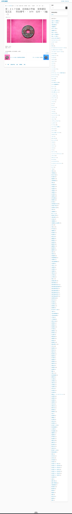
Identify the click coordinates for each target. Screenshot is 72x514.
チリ (52, 105)
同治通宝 (53, 232)
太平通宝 (53, 276)
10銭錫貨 (53, 26)
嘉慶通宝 (53, 246)
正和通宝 (53, 380)
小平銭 (52, 317)
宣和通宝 (20, 64)
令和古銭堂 (4, 1)
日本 (52, 346)
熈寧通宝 (53, 409)
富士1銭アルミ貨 (54, 309)
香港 (52, 500)
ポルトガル (53, 138)
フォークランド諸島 (55, 126)
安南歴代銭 (53, 298)
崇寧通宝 (53, 323)
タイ (52, 103)
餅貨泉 (52, 498)
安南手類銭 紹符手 (54, 296)
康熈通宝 (53, 330)
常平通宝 (53, 328)
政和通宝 (53, 342)
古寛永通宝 (53, 217)
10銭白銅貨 (53, 24)
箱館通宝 (53, 434)
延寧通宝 (53, 332)
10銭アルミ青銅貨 (54, 20)
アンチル (53, 57)
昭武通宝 (53, 353)
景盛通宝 (53, 359)
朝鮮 (52, 371)
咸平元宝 (53, 236)
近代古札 (53, 455)
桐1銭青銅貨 (53, 375)
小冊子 (52, 311)
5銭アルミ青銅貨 (54, 34)
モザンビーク (54, 157)
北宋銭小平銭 (13, 64)
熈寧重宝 (53, 411)
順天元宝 (53, 496)
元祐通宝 (53, 186)
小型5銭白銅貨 (54, 315)
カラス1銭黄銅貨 (54, 84)
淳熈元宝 (53, 405)
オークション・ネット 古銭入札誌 (57, 72)
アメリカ (53, 53)
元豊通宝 (53, 190)
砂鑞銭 (52, 417)
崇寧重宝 (53, 325)
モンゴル (53, 159)
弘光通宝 (53, 334)
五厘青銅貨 (53, 180)
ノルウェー (53, 117)
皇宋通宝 (53, 415)
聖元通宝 (53, 444)
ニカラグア (53, 113)
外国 (52, 251)
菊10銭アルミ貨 (54, 450)
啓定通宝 (53, 242)
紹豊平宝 (53, 442)
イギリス (53, 59)
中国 (8, 64)
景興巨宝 (53, 363)
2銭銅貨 (52, 30)
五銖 (52, 182)
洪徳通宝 (53, 398)
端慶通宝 (53, 432)
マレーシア (53, 151)
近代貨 (52, 461)
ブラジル (53, 128)
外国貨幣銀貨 (54, 257)
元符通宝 (53, 188)
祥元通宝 (53, 419)
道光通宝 (53, 477)
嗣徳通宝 (53, 244)
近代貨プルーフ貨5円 (55, 475)
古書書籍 (53, 221)
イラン (52, 65)
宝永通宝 (53, 303)
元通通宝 (53, 192)
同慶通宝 (53, 230)
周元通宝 (53, 234)
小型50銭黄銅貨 (54, 313)
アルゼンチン (54, 55)
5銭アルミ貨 (53, 32)
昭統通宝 (53, 355)
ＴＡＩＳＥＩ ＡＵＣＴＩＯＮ (57, 51)
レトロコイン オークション (56, 163)
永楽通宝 (53, 386)
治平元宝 (53, 388)
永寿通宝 (53, 384)
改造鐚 (52, 340)
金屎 (52, 479)
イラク (52, 63)
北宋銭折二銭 (54, 207)
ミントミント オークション (56, 153)
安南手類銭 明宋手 (54, 288)
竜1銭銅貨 (53, 430)
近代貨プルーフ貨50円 (55, 473)
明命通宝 (53, 348)
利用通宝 (53, 199)
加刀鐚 (52, 201)
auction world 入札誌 (55, 38)
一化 (52, 169)
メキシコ (53, 155)
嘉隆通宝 (53, 249)
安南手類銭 (53, 282)
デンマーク (53, 107)
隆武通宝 (53, 488)
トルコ (52, 111)
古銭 (17, 64)
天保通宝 (53, 269)
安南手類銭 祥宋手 (54, 294)
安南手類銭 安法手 (54, 284)
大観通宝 (53, 267)
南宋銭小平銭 (54, 215)
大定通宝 (53, 263)
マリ (52, 149)
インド (52, 67)
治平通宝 (53, 392)
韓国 (52, 494)
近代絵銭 (53, 459)
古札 (52, 224)
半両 (52, 209)
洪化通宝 (53, 396)
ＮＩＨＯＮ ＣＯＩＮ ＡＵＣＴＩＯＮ (58, 47)
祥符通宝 (53, 423)
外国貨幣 (53, 255)
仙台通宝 (53, 184)
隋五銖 (52, 490)
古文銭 (52, 219)
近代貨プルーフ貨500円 (55, 471)
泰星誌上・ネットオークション (57, 394)
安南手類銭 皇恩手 (54, 290)
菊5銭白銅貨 (53, 452)
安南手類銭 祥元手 (54, 292)
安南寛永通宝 (54, 280)
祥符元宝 (53, 421)
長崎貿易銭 (53, 484)
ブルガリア (53, 134)
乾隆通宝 (53, 178)
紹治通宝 (53, 438)
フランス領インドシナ (55, 132)
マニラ (52, 144)
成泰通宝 (53, 338)
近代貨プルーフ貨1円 (55, 469)
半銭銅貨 (53, 211)
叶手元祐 (53, 228)
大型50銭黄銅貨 (54, 261)
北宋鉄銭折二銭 (54, 203)
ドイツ (52, 109)
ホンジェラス (54, 140)
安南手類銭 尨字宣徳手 (55, 286)
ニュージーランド (54, 115)
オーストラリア (54, 74)
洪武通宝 (53, 400)
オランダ (53, 78)
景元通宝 (53, 357)
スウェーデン (54, 97)
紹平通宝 (53, 436)
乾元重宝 (53, 176)
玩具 (52, 413)
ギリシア (53, 88)
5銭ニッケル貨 (54, 36)
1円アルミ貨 (53, 28)
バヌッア (53, 119)
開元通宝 (53, 486)
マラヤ (52, 147)
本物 (24, 64)
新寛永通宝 (53, 344)
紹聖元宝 (53, 440)
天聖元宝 (53, 273)
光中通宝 (53, 194)
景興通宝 (53, 367)
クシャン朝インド (54, 90)
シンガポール (54, 95)
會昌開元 (53, 369)
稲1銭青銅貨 (53, 427)
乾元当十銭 (53, 174)
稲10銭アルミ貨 (54, 425)
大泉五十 (53, 265)
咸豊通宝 (53, 238)
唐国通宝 (53, 240)
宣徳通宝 (53, 307)
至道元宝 (53, 448)
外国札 (52, 253)
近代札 (52, 457)
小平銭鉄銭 (53, 319)
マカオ (52, 142)
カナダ (52, 80)
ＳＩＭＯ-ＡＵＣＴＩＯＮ (56, 49)
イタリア (53, 61)
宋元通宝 (53, 301)
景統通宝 (53, 361)
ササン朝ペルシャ (54, 92)
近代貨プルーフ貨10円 (55, 467)
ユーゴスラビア (54, 161)
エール (52, 70)
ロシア (52, 167)
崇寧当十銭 (53, 321)
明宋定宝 (53, 350)
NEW (52, 14)
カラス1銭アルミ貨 (55, 82)
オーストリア (54, 76)
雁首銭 (52, 492)
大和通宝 (53, 259)
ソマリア (53, 101)
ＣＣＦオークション (55, 40)
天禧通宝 (53, 271)
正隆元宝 (53, 382)
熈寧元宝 (53, 407)
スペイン (53, 99)
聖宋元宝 (53, 446)
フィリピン (53, 124)
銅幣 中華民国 (54, 482)
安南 (52, 278)
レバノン (53, 165)
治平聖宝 (53, 390)
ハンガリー (53, 122)
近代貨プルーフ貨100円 (55, 465)
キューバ (53, 86)
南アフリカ (53, 213)
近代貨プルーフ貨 (54, 463)
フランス (53, 130)
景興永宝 (53, 365)
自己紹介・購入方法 (65, 1)
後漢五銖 (53, 336)
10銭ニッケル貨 (54, 22)
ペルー (52, 136)
